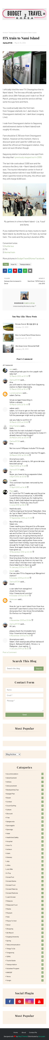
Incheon (24, 849)
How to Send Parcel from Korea (27, 335)
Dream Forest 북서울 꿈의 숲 (26, 324)
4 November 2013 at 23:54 (20, 620)
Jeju (25, 861)
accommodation (25, 774)
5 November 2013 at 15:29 (20, 635)
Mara (11, 491)
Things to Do (25, 948)
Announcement (25, 786)
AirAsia (24, 782)
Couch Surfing (24, 805)
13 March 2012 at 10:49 (19, 404)
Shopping (25, 929)
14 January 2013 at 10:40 (20, 567)
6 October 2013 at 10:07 (19, 595)
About (24, 1032)
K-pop (25, 873)
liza (11, 480)
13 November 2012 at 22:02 (21, 552)
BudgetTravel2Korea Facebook (30, 258)
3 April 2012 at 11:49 (18, 466)
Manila (24, 909)
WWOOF (25, 972)
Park (24, 917)
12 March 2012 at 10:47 (19, 389)
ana (11, 369)
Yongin (24, 980)
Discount (24, 813)
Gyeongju (24, 829)
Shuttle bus (9, 246)
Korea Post (24, 877)
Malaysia (24, 901)
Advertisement (24, 778)
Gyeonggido (24, 825)
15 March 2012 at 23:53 (19, 422)
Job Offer (24, 869)
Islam (25, 853)
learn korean (25, 897)
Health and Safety (24, 837)
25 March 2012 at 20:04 (19, 437)
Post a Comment (10, 652)
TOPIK (24, 956)
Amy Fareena (15, 426)
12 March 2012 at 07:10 (19, 376)
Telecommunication (24, 945)
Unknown (13, 599)
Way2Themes (23, 1036)
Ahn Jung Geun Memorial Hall (27, 346)
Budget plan (24, 794)
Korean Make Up (24, 889)
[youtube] (39, 1001)
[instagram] (29, 1001)
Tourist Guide (24, 960)
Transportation (14, 32)
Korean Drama (24, 881)
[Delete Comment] (29, 376)
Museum (24, 913)
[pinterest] (19, 1001)
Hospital (24, 841)
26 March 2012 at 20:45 (19, 455)
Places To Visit (25, 921)
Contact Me (33, 1032)
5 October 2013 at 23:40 (20, 578)
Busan (25, 798)
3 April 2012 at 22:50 (18, 476)
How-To (13, 264)
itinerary (25, 857)
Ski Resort (24, 933)
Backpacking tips (24, 790)
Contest (24, 802)
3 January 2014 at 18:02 (19, 648)
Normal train (9, 252)
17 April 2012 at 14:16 (18, 487)
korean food (25, 885)
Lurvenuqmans (16, 393)
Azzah (12, 571)
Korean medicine (24, 893)
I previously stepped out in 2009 (28, 157)
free (24, 817)
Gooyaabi (42, 1036)
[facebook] (9, 1001)
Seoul (25, 925)
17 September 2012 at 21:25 (21, 518)
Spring (24, 941)
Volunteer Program (24, 968)
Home (5, 32)
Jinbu (25, 865)
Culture (25, 809)
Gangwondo (24, 821)
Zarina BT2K (7, 43)
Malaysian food (24, 905)
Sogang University (25, 937)
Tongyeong (25, 952)
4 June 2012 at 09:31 (18, 505)
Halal (24, 833)
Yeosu (24, 976)
